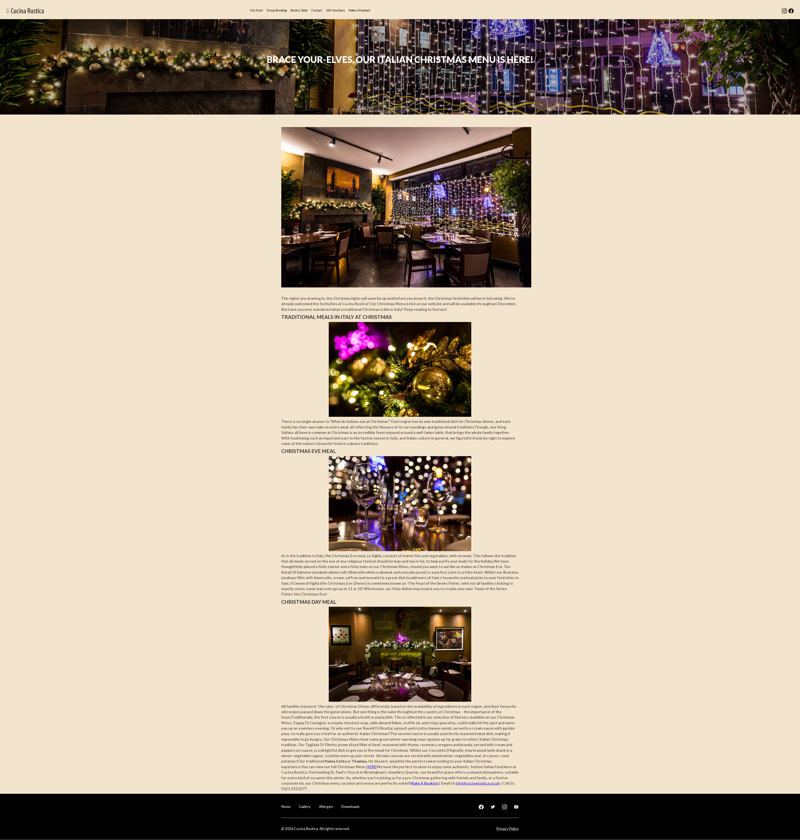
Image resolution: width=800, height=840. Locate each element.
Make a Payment (359, 10)
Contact (316, 10)
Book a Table (299, 10)
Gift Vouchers (335, 10)
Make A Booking (424, 783)
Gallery (305, 806)
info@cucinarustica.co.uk (478, 783)
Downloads (350, 806)
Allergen (326, 806)
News (286, 806)
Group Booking (276, 10)
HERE (371, 767)
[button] (256, 10)
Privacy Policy (507, 828)
